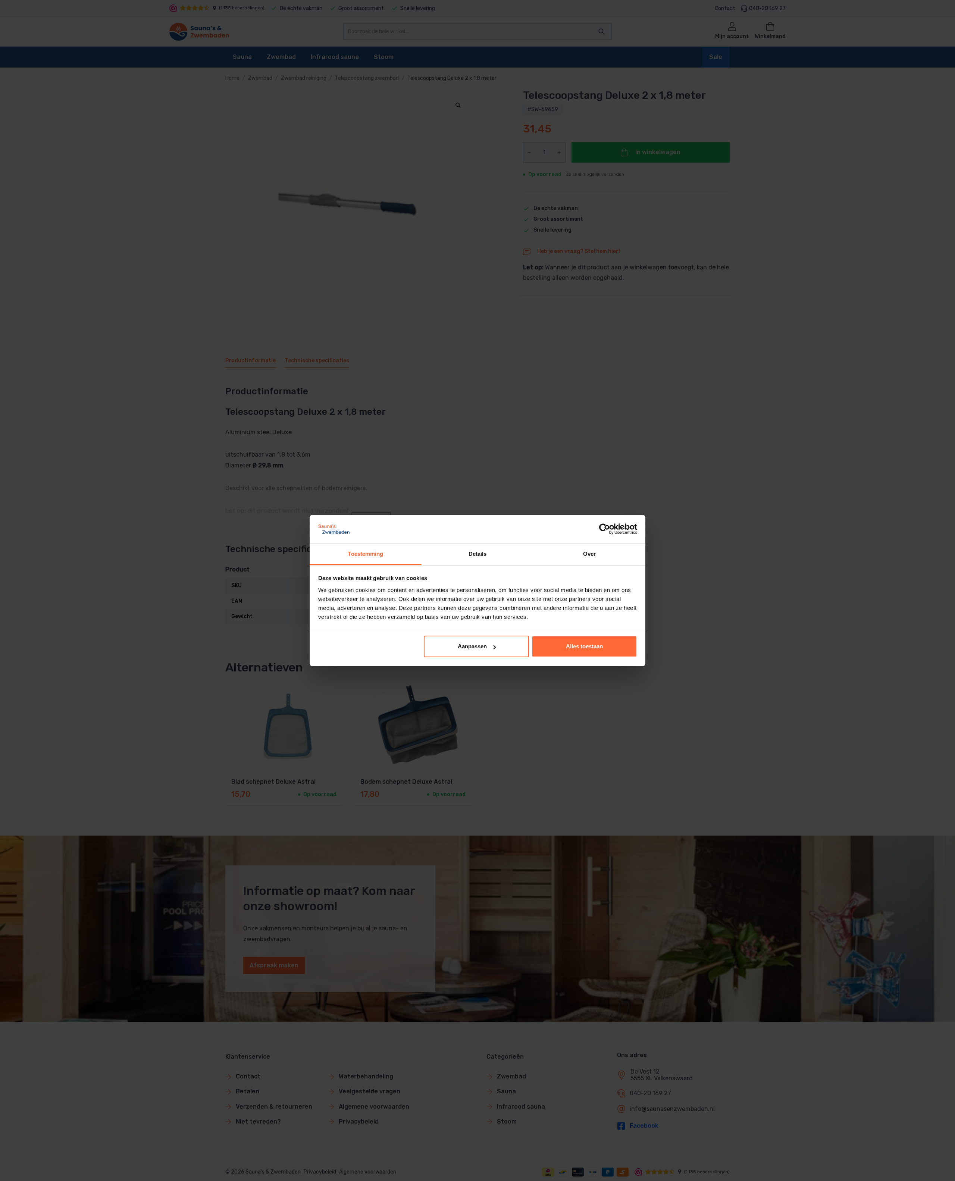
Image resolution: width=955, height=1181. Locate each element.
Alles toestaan (584, 646)
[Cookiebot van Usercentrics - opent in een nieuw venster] (604, 529)
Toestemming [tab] (365, 554)
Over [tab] (589, 554)
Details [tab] (478, 554)
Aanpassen (472, 646)
